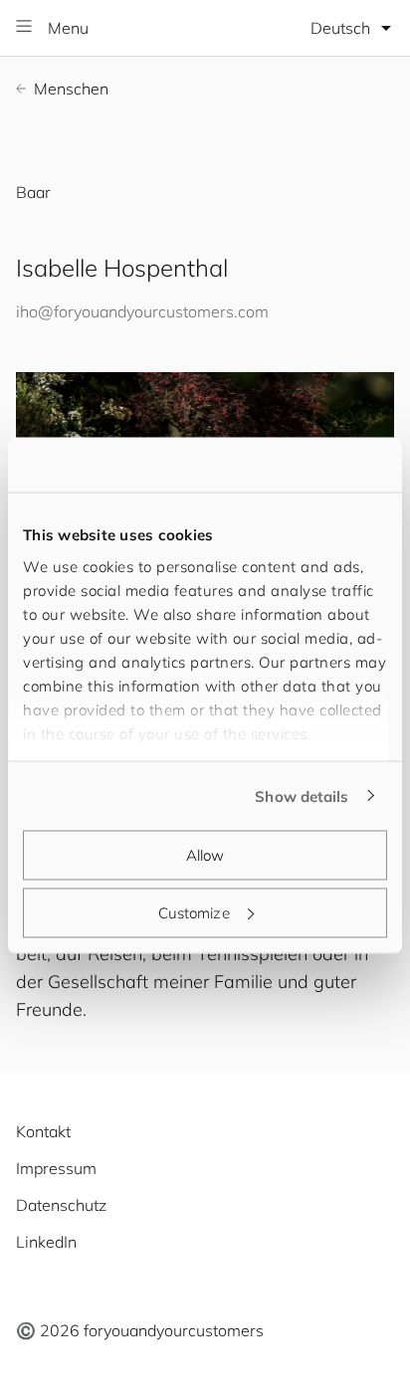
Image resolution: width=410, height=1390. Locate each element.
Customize (194, 911)
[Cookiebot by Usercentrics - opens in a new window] (300, 465)
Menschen (71, 89)
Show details (301, 795)
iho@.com (142, 311)
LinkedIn (46, 1242)
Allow (205, 855)
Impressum (56, 1168)
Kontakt (43, 1131)
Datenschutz (61, 1205)
